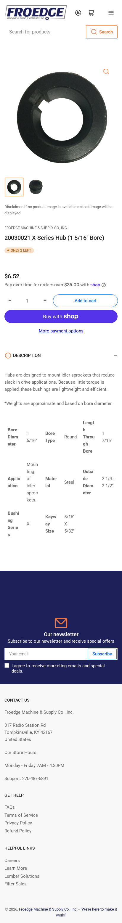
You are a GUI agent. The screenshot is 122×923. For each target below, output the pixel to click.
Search (106, 32)
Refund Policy (17, 831)
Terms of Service (21, 815)
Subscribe (102, 654)
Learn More (15, 868)
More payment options (61, 331)
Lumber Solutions (21, 876)
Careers (12, 860)
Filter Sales (15, 884)
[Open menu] (111, 12)
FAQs (9, 807)
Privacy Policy (18, 823)
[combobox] (61, 31)
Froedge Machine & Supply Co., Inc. (36, 228)
